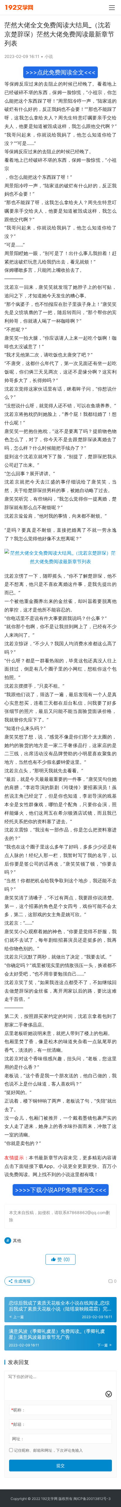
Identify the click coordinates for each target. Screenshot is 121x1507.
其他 (17, 1240)
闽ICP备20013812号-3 (92, 1498)
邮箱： (18, 1424)
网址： (18, 1438)
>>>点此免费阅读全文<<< (60, 72)
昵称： (18, 1409)
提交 (60, 1465)
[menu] (112, 7)
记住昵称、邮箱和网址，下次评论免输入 (48, 1450)
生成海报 (22, 1280)
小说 (49, 56)
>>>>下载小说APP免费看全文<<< (60, 1189)
